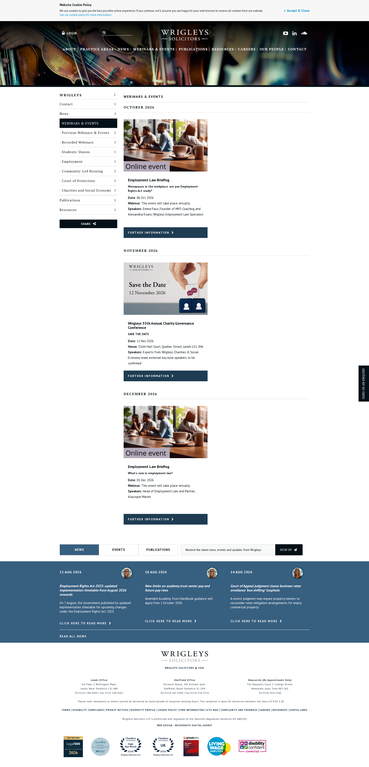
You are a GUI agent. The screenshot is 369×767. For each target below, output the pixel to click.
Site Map (212, 710)
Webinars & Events (154, 49)
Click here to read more (83, 623)
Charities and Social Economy (86, 190)
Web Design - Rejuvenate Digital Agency (184, 725)
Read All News (73, 636)
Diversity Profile (143, 710)
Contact (297, 49)
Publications (193, 49)
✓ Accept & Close (296, 11)
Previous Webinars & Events (85, 133)
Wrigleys (71, 95)
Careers (247, 49)
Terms (66, 710)
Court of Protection (78, 181)
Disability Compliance (88, 710)
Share (86, 224)
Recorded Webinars (78, 142)
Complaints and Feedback (239, 710)
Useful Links (299, 710)
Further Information (148, 233)
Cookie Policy (167, 710)
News (123, 49)
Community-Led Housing (82, 171)
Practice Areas (97, 49)
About (69, 49)
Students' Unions (76, 152)
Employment (72, 161)
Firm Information (191, 710)
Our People (272, 49)
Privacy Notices (117, 710)
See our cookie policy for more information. (86, 15)
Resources (223, 49)
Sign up (286, 550)
